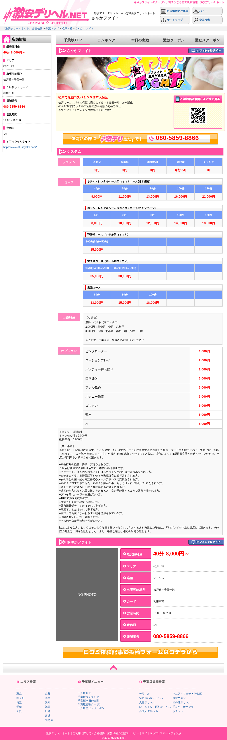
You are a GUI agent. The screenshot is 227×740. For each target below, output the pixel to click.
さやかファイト (84, 28)
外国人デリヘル (148, 711)
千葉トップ (52, 28)
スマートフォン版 (170, 733)
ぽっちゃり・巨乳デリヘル (155, 706)
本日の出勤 (140, 40)
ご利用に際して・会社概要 (89, 733)
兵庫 (47, 698)
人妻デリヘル (147, 702)
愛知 (47, 702)
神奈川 (20, 698)
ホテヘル (177, 711)
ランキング (106, 40)
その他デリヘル (181, 702)
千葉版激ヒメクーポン (91, 708)
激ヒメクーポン (207, 40)
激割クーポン (173, 40)
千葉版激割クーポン (90, 704)
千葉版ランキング (88, 696)
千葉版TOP (73, 40)
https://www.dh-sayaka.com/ (20, 147)
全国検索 (204, 19)
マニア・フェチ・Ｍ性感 (187, 693)
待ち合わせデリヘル (151, 698)
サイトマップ (174, 19)
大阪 (19, 711)
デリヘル (144, 693)
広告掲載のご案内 (177, 11)
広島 (47, 711)
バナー (203, 11)
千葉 (19, 706)
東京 (19, 693)
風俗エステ (179, 698)
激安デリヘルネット (58, 733)
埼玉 (19, 702)
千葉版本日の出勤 (88, 700)
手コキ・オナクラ (183, 706)
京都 (47, 693)
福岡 (47, 706)
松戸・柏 (67, 28)
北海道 (49, 720)
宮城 (47, 715)
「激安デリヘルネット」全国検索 (23, 28)
